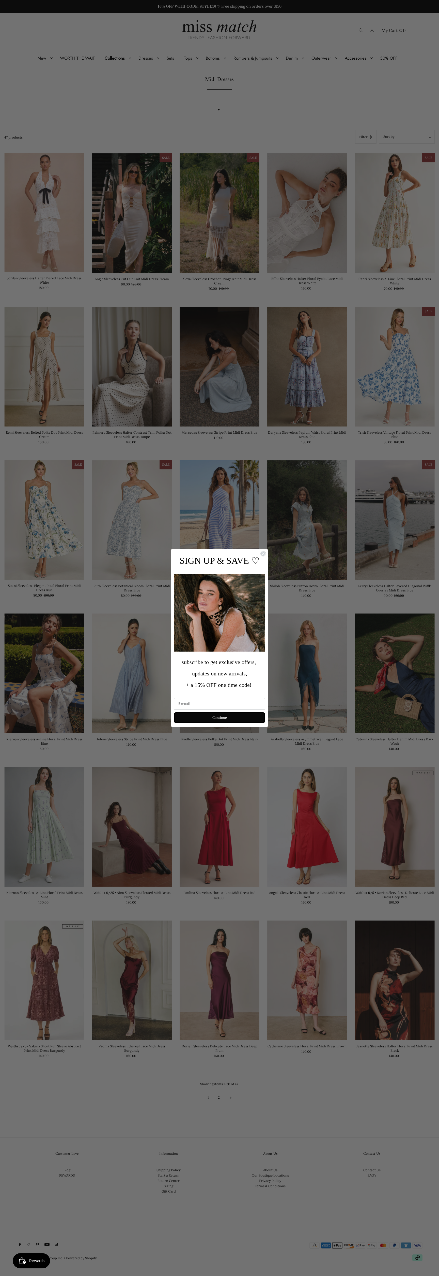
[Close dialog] (263, 553)
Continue (219, 718)
